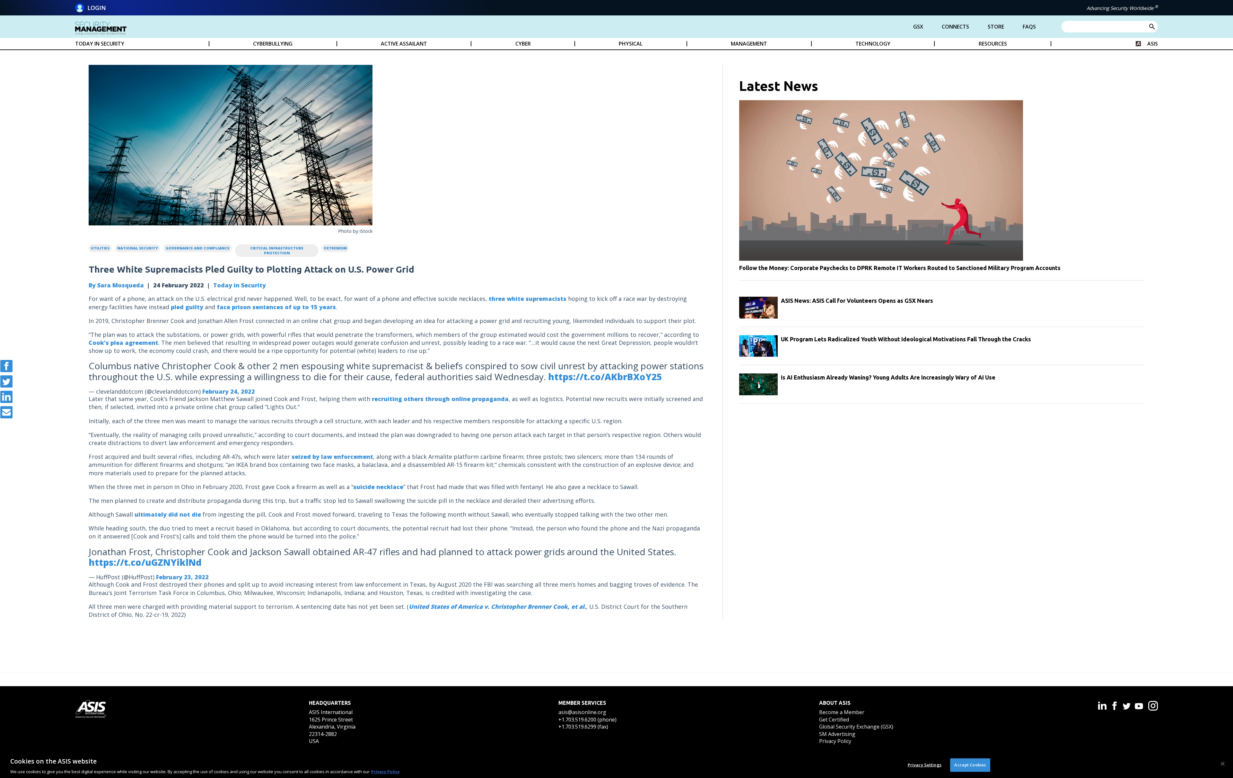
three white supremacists (527, 298)
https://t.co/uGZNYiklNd (145, 562)
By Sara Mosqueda (116, 285)
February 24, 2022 (228, 391)
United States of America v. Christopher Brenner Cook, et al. (497, 606)
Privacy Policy (835, 741)
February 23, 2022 (182, 577)
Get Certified (834, 719)
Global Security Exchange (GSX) (856, 726)
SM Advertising (837, 734)
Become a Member (841, 712)
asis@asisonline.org (582, 712)
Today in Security (239, 285)
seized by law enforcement (332, 456)
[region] (616, 764)
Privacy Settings (924, 764)
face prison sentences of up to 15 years (276, 307)
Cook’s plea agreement (123, 342)
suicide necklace (378, 487)
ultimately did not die (168, 514)
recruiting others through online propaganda (440, 399)
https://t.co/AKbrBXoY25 (605, 377)
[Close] (1223, 763)
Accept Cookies (970, 764)
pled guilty (187, 307)
